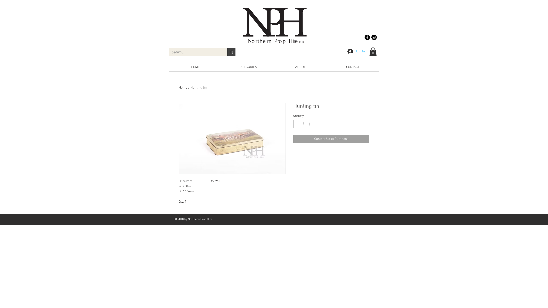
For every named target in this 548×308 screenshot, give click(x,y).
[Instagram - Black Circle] (374, 37)
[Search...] (231, 52)
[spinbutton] (303, 124)
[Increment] (309, 124)
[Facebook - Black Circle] (367, 37)
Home (183, 88)
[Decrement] (296, 124)
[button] (373, 51)
